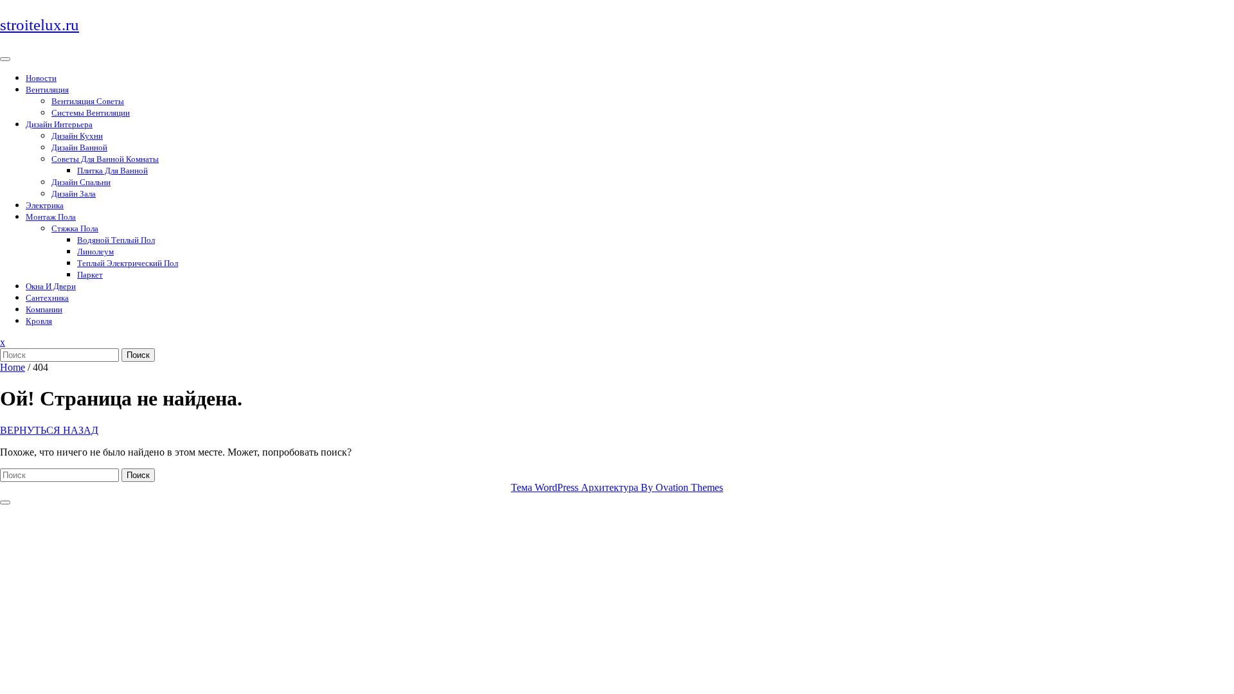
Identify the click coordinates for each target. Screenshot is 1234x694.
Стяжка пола (74, 228)
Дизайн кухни (77, 136)
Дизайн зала (73, 194)
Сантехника (47, 298)
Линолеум (95, 251)
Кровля (39, 321)
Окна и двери (51, 286)
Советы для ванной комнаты (105, 159)
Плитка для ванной (112, 170)
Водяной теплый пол (116, 240)
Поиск (138, 355)
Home (12, 367)
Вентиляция (47, 89)
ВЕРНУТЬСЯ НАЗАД (49, 430)
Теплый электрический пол (127, 263)
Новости (41, 78)
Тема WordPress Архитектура (617, 487)
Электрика (45, 205)
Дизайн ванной (79, 147)
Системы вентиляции (90, 113)
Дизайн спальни (81, 182)
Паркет (90, 275)
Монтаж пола (51, 217)
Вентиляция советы (87, 101)
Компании (44, 309)
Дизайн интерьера (59, 124)
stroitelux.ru (39, 24)
